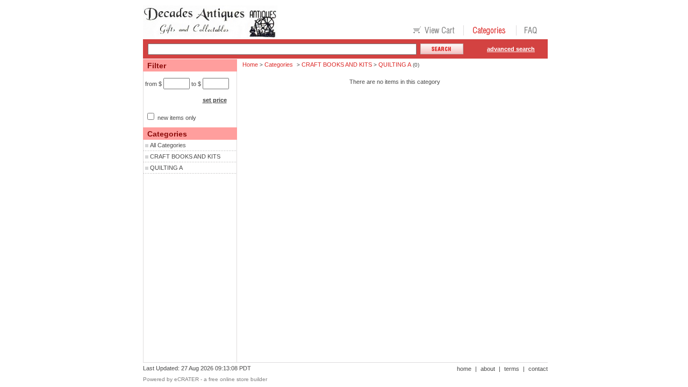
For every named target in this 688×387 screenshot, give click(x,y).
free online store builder (238, 379)
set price (215, 100)
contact (538, 369)
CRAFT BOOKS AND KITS (185, 156)
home (464, 369)
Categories (278, 64)
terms (511, 369)
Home (250, 64)
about (488, 369)
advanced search (511, 49)
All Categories (168, 145)
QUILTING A (166, 167)
